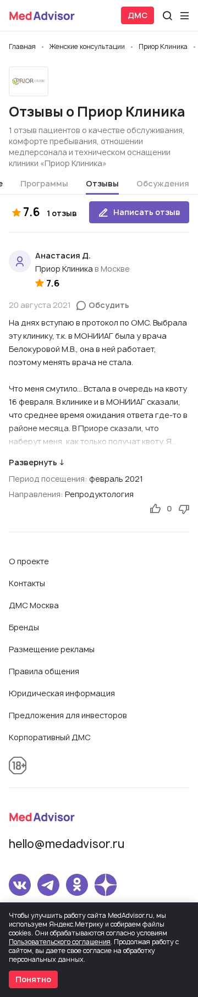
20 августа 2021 (40, 305)
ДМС (137, 15)
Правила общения (44, 671)
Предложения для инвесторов (68, 715)
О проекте (29, 561)
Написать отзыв (146, 212)
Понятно (33, 979)
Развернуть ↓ (36, 462)
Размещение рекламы (52, 649)
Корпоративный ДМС (50, 737)
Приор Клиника (64, 268)
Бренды (24, 627)
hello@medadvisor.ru (66, 843)
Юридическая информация (62, 693)
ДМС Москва (34, 605)
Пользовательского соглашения (60, 941)
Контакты (27, 583)
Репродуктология (99, 494)
